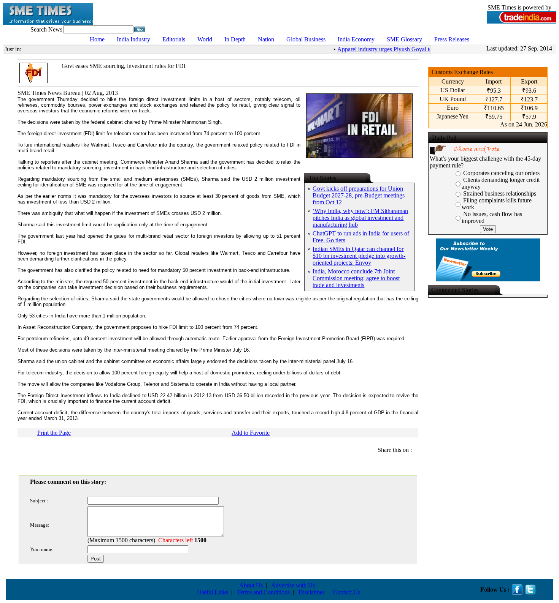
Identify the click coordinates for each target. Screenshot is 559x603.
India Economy (356, 39)
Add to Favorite (251, 432)
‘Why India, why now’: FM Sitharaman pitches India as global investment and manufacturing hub (360, 218)
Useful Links (212, 592)
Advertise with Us (293, 585)
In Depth (235, 39)
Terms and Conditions (263, 592)
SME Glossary (404, 39)
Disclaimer (311, 592)
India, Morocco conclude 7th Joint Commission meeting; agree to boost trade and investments (356, 278)
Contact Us (346, 592)
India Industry (133, 39)
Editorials (173, 39)
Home (97, 39)
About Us (251, 585)
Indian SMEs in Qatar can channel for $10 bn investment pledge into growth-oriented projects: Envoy (359, 256)
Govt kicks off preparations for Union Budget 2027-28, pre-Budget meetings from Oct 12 (359, 195)
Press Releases (451, 39)
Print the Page (54, 432)
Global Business (306, 39)
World (204, 39)
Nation (266, 39)
